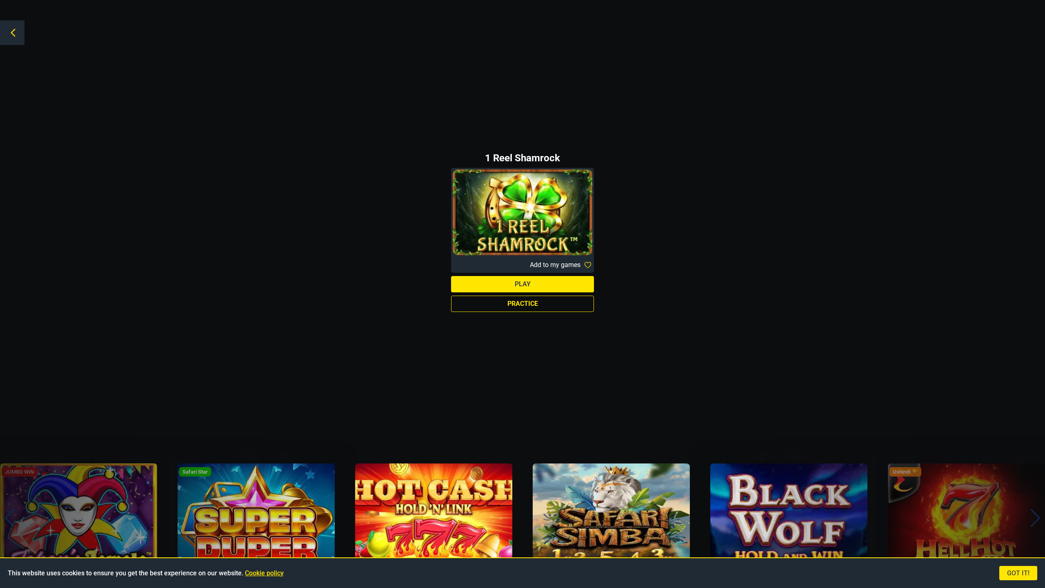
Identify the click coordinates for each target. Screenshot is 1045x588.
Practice (522, 303)
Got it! (1018, 573)
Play (523, 284)
